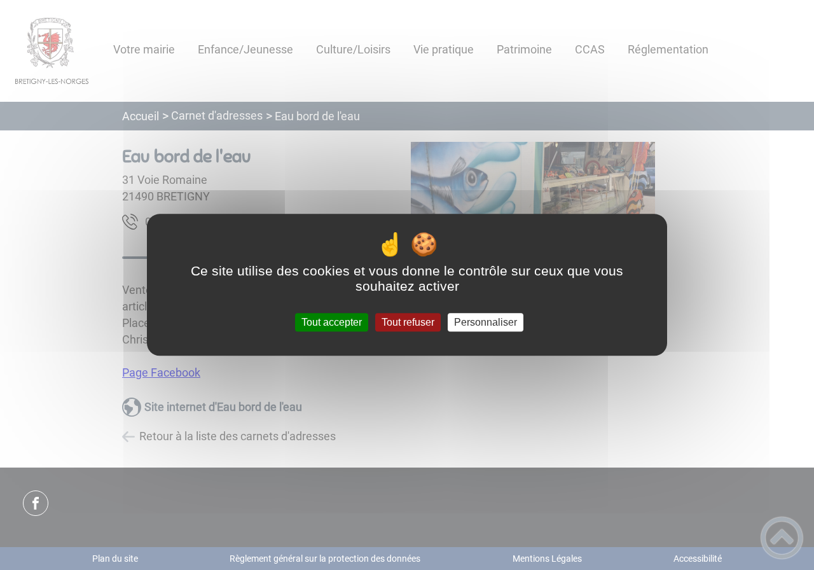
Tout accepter (331, 322)
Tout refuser (408, 322)
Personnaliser (485, 322)
